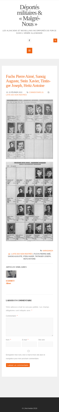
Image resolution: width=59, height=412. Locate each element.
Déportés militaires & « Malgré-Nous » (29, 15)
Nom (8, 340)
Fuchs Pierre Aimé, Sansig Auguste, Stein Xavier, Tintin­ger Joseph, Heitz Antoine (28, 81)
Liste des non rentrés (16, 95)
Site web (41, 340)
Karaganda (48, 251)
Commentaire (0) (36, 92)
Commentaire (12, 316)
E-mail (25, 340)
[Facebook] (29, 40)
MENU (29, 50)
